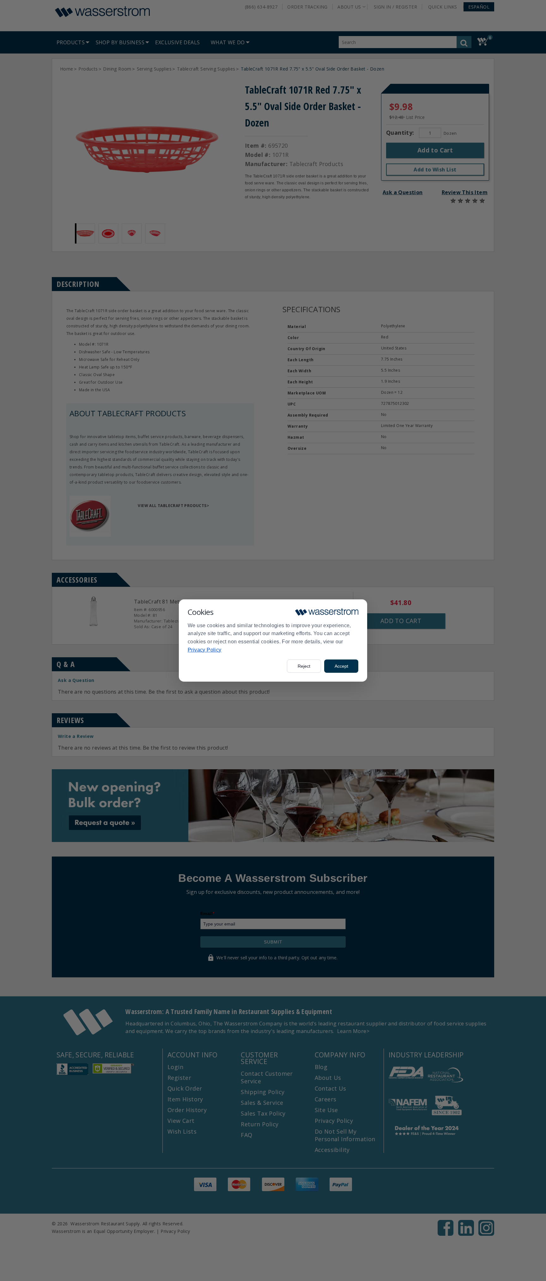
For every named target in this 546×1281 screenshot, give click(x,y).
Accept (341, 666)
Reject (304, 666)
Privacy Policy (204, 650)
